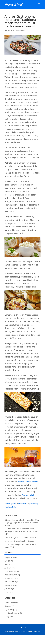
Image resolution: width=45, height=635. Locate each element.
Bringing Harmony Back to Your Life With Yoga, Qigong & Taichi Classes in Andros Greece (21, 522)
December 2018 (10, 575)
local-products (11, 507)
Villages (7, 616)
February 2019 (10, 571)
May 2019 (8, 564)
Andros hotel (28, 495)
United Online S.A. (34, 631)
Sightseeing (9, 609)
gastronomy (33, 504)
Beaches (7, 606)
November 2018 (10, 578)
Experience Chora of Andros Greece (19, 541)
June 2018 (8, 592)
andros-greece (11, 504)
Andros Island (20, 31)
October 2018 (10, 582)
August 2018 (9, 585)
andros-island (22, 504)
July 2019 (8, 561)
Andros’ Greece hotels (28, 481)
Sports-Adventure (11, 613)
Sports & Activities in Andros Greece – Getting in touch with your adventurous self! (21, 531)
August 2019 (9, 557)
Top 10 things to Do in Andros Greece (20, 537)
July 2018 (8, 589)
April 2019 (8, 568)
